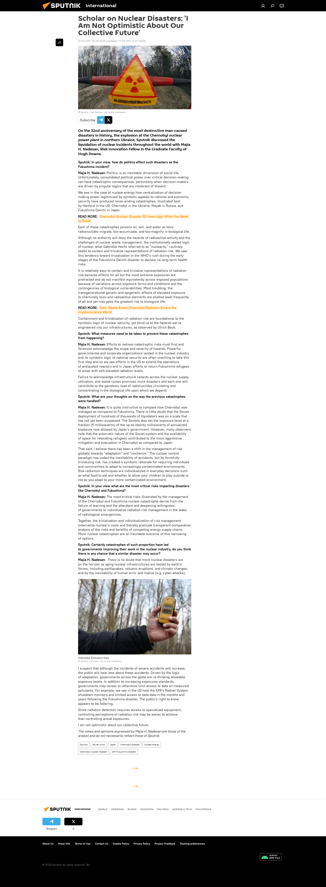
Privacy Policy (142, 843)
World (102, 809)
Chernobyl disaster (130, 744)
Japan (113, 744)
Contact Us (101, 843)
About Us (48, 843)
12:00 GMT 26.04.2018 (91, 41)
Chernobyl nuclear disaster (93, 751)
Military (163, 809)
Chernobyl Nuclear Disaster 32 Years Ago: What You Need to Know (133, 218)
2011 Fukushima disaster (124, 751)
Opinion (84, 744)
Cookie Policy (121, 843)
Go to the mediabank (115, 112)
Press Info (64, 843)
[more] (59, 42)
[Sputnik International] (63, 10)
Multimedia (203, 809)
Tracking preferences (192, 843)
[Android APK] (271, 857)
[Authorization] (263, 5)
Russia (132, 809)
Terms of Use (83, 843)
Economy (146, 809)
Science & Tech (182, 809)
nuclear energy (151, 744)
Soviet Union (98, 744)
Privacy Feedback (165, 843)
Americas (117, 809)
